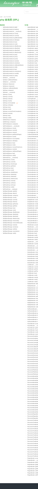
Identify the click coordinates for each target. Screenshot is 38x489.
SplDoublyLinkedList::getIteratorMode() (13, 37)
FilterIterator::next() (32, 235)
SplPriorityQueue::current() (10, 130)
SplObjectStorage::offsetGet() (10, 214)
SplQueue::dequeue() (8, 84)
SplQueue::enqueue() (8, 86)
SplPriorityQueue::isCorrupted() (11, 138)
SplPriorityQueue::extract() (10, 132)
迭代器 (26, 25)
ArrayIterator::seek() (32, 84)
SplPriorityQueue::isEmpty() (10, 140)
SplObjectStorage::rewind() (10, 225)
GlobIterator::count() (32, 243)
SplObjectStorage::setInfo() (10, 229)
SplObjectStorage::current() (10, 199)
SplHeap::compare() (8, 90)
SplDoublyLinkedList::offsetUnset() (12, 52)
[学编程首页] (19, 1)
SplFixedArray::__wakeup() (10, 189)
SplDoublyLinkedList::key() (10, 42)
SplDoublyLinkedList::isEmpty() (11, 40)
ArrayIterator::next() (32, 71)
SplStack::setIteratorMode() (10, 80)
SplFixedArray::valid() (8, 187)
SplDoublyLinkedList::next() (10, 44)
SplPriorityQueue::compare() (10, 124)
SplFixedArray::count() (9, 159)
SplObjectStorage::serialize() (10, 227)
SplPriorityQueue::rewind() (10, 149)
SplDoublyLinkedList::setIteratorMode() (13, 65)
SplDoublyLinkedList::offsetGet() (11, 48)
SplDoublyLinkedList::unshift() (11, 73)
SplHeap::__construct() (9, 92)
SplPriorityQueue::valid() (9, 155)
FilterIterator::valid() (32, 239)
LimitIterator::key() (32, 273)
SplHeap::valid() (7, 117)
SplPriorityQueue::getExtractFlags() (12, 134)
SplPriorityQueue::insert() (9, 136)
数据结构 (2, 25)
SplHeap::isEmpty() (8, 105)
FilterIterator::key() (32, 233)
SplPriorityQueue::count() (9, 128)
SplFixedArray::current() (9, 161)
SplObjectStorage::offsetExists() (11, 212)
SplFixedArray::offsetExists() (10, 172)
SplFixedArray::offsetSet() (9, 176)
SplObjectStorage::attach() (10, 193)
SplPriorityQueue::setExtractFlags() (12, 151)
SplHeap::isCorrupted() (9, 103)
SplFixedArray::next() (8, 170)
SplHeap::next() (7, 109)
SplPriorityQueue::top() (9, 153)
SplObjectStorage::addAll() (10, 191)
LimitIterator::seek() (32, 279)
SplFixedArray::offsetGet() (9, 174)
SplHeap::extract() (7, 98)
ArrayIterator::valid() (32, 96)
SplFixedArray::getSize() (9, 166)
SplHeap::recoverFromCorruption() (12, 111)
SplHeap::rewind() (7, 113)
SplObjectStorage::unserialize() (11, 231)
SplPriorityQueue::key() (9, 143)
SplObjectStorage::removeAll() (11, 220)
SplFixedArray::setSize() (9, 183)
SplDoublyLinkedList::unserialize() (12, 71)
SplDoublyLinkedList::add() (10, 27)
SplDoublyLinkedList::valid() (10, 75)
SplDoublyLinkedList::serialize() (11, 63)
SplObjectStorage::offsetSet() (10, 216)
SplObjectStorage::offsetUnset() (11, 218)
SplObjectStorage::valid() (9, 233)
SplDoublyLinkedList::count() (10, 33)
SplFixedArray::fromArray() (10, 164)
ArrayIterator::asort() (32, 50)
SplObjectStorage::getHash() (10, 204)
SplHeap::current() (8, 96)
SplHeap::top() (7, 115)
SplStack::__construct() (9, 77)
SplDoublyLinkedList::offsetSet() (11, 50)
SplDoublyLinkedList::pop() (10, 54)
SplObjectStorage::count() (9, 197)
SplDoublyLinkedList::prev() (10, 56)
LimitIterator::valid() (32, 281)
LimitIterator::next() (32, 275)
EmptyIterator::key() (32, 201)
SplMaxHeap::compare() (9, 119)
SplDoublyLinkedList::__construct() (12, 31)
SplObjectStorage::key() (9, 208)
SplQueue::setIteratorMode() (10, 88)
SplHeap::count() (7, 94)
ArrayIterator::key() (32, 63)
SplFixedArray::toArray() (9, 185)
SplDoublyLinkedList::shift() (10, 67)
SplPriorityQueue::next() (9, 145)
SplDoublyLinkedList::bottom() (11, 29)
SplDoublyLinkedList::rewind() (11, 61)
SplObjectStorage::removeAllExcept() (13, 222)
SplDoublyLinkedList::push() (10, 58)
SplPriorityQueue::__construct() (11, 126)
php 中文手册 (7, 17)
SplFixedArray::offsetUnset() (10, 178)
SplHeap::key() (7, 107)
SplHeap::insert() (7, 101)
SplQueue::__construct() (9, 82)
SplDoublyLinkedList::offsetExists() (12, 46)
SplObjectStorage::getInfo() (10, 206)
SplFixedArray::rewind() (9, 180)
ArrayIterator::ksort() (32, 65)
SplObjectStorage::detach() (10, 201)
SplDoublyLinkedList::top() (10, 69)
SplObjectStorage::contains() (10, 195)
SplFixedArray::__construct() (10, 157)
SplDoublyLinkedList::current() (11, 35)
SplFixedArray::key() (8, 168)
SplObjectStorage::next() (9, 210)
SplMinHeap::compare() (9, 122)
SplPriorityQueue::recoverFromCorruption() (14, 147)
